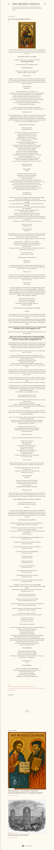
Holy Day (24, 686)
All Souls (16, 686)
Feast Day (20, 686)
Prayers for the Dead (37, 688)
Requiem (13, 690)
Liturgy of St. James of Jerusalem (14, 688)
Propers (43, 688)
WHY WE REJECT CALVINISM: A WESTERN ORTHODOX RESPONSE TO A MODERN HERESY (25, 792)
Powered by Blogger (28, 845)
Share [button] (9, 684)
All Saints (12, 686)
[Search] (45, 3)
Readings (10, 690)
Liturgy (33, 686)
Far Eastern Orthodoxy (18, 835)
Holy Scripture (29, 686)
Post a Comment (14, 795)
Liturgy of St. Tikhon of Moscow (27, 688)
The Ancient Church (26, 4)
